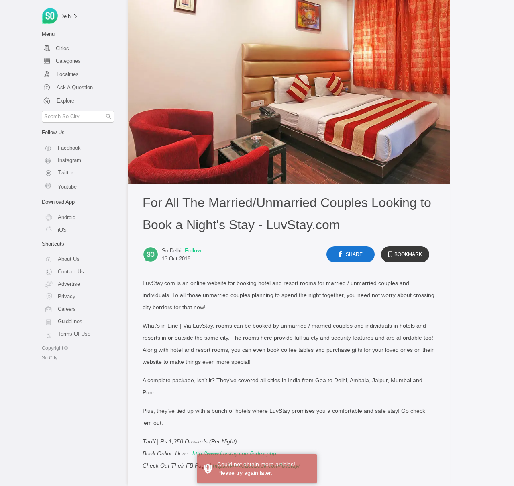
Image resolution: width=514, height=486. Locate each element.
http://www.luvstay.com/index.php (234, 453)
